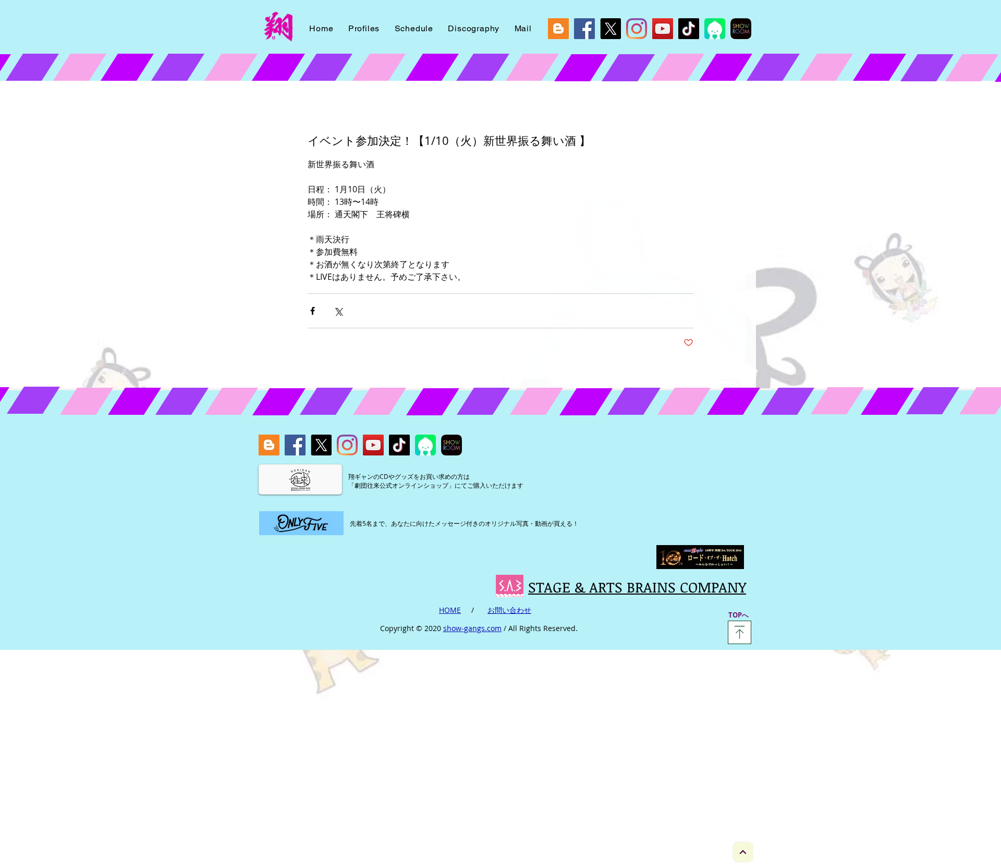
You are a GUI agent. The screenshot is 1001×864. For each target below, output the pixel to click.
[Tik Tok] (688, 28)
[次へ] (743, 852)
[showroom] (740, 28)
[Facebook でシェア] (313, 311)
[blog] (558, 28)
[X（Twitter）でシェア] (338, 311)
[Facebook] (584, 28)
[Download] (739, 632)
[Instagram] (636, 28)
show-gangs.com (472, 628)
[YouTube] (662, 28)
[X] (610, 28)
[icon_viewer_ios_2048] (714, 28)
